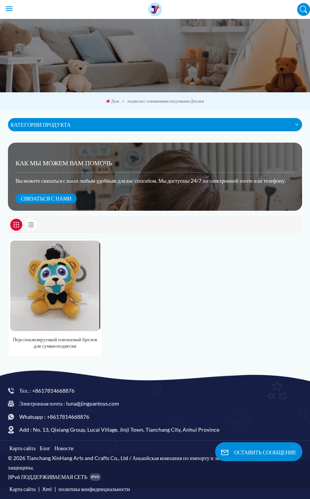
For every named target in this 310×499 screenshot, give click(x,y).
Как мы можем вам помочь (64, 163)
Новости (64, 448)
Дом (115, 101)
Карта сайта (22, 448)
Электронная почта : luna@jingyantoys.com (69, 403)
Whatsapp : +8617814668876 (54, 417)
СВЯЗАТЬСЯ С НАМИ (46, 198)
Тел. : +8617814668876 (46, 390)
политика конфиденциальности (94, 489)
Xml (47, 489)
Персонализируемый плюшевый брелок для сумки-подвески (55, 343)
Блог (45, 448)
